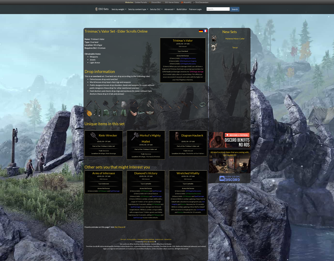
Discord (123, 239)
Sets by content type (137, 9)
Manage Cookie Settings (146, 239)
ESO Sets (104, 8)
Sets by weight (118, 9)
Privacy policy (131, 239)
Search (235, 9)
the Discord (120, 227)
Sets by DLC (155, 9)
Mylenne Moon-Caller (235, 38)
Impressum (159, 239)
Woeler (152, 242)
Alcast (145, 242)
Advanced (169, 9)
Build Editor (182, 9)
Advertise (167, 239)
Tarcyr (235, 47)
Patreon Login (195, 9)
